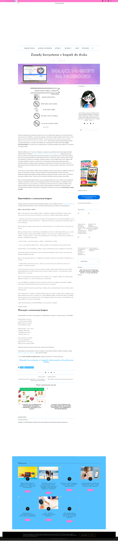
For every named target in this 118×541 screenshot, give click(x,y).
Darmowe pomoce (29, 48)
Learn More (84, 535)
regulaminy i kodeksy (29, 367)
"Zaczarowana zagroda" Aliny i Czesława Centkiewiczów (46, 153)
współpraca (85, 48)
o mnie (77, 48)
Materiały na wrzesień (45, 48)
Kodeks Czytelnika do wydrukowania (27, 352)
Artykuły (58, 48)
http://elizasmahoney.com (68, 203)
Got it (92, 535)
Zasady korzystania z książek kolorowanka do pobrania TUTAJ (46, 361)
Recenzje (68, 48)
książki (21, 367)
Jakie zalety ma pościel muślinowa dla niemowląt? (60, 379)
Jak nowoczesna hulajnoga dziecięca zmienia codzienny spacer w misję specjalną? (89, 271)
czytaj (27, 491)
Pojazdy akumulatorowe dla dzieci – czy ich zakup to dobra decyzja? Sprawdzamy (31, 380)
